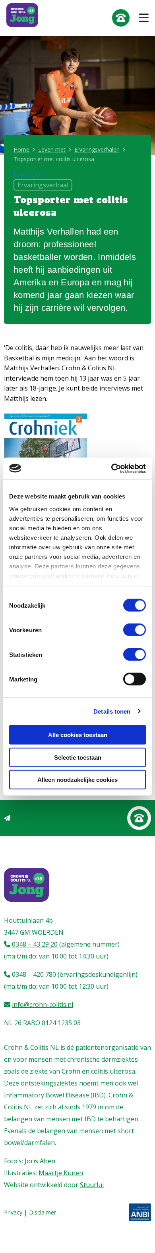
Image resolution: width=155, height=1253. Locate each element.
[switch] (134, 630)
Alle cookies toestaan (77, 734)
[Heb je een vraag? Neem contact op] (139, 818)
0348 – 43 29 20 (35, 944)
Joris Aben (40, 1161)
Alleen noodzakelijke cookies (77, 779)
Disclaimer (42, 1212)
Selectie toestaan (77, 757)
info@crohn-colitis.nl (42, 1004)
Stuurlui (92, 1184)
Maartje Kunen (61, 1172)
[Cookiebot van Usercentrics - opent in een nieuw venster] (111, 468)
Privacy (13, 1212)
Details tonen (111, 711)
